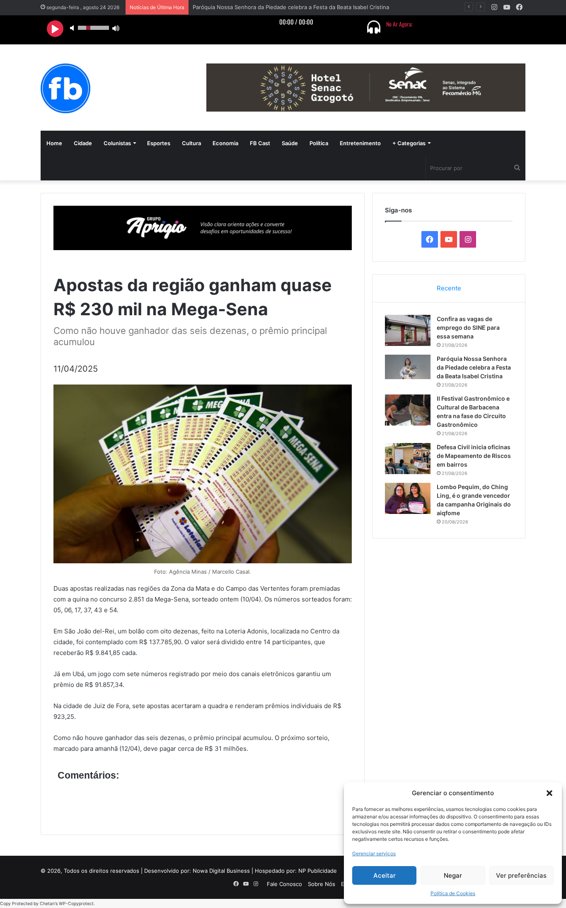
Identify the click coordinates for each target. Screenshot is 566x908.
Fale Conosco (284, 884)
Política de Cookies (453, 893)
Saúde (290, 143)
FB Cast (260, 143)
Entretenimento (360, 143)
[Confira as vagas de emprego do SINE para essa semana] (408, 330)
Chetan (47, 903)
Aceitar (384, 875)
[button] (549, 793)
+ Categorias (409, 143)
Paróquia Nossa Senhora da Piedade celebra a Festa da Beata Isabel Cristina (474, 367)
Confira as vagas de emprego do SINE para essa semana (468, 327)
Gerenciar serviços (374, 853)
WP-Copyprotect (76, 903)
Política (319, 143)
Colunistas (117, 143)
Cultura (191, 143)
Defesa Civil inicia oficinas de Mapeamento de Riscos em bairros (474, 455)
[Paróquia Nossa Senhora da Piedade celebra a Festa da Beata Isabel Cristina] (408, 367)
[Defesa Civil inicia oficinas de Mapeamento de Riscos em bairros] (408, 458)
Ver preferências (521, 875)
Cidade (83, 143)
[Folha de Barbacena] (65, 88)
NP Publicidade (317, 870)
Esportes (158, 143)
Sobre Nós (321, 884)
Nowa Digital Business (221, 870)
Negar (453, 875)
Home (54, 143)
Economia (225, 143)
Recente (449, 288)
